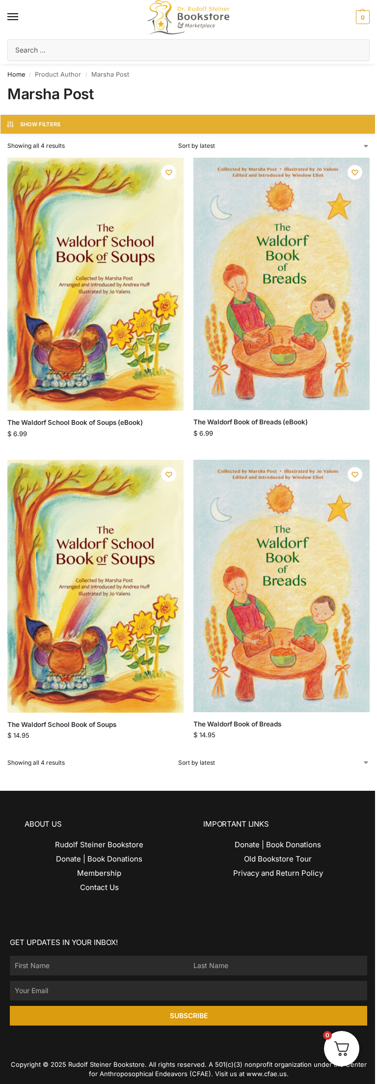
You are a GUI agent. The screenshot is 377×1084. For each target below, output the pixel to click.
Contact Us (99, 887)
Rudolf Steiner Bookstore (99, 844)
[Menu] (22, 17)
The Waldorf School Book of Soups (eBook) (75, 422)
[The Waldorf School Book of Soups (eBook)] (95, 284)
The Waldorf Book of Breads (237, 724)
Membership (99, 873)
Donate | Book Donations (99, 858)
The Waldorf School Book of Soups (61, 724)
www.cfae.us (266, 1074)
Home (16, 74)
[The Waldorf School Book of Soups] (95, 586)
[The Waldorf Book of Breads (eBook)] (281, 284)
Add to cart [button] (88, 435)
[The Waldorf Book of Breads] (281, 586)
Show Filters (40, 124)
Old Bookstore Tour (278, 858)
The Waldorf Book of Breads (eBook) (250, 422)
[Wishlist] (169, 172)
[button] (361, 17)
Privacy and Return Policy (278, 873)
